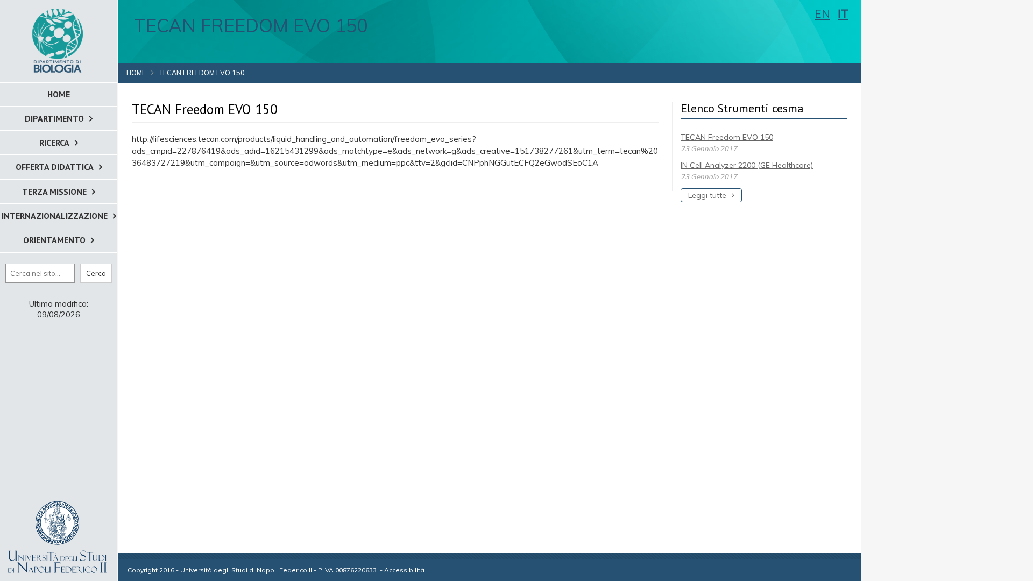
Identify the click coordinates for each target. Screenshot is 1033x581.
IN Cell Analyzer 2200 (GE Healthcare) (747, 165)
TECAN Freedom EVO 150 (727, 137)
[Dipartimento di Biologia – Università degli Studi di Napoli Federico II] (58, 40)
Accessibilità (404, 570)
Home (136, 72)
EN (822, 13)
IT (843, 13)
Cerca (96, 273)
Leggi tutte (707, 195)
